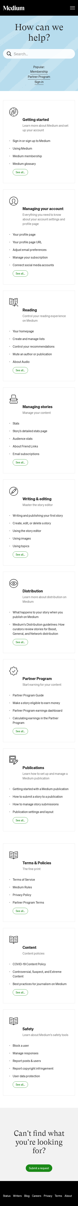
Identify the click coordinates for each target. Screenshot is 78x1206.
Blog (27, 1195)
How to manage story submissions (36, 804)
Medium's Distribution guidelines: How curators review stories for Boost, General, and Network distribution (39, 629)
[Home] (14, 8)
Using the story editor (27, 531)
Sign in (39, 82)
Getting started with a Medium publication (41, 789)
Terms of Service (24, 879)
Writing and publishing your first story (38, 515)
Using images (22, 538)
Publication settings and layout (33, 812)
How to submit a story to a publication (38, 796)
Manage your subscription (30, 257)
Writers (17, 1195)
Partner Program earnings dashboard (37, 710)
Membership (39, 71)
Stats (16, 423)
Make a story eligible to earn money (36, 703)
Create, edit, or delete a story (32, 523)
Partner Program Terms (28, 902)
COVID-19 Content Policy (29, 964)
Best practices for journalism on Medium (40, 984)
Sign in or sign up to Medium (31, 141)
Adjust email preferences (30, 250)
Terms (58, 1195)
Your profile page (24, 234)
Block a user (21, 1045)
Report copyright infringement (33, 1068)
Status (7, 1195)
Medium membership (27, 156)
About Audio (21, 362)
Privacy (48, 1195)
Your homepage (23, 331)
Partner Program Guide (28, 695)
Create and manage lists (29, 339)
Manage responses (25, 1053)
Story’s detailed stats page (30, 431)
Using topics (21, 546)
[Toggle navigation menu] (72, 8)
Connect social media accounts (33, 265)
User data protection (26, 1076)
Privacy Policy (22, 895)
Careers (36, 1195)
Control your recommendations (34, 346)
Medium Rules (22, 887)
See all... (20, 172)
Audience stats (23, 439)
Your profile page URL (27, 242)
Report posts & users (27, 1061)
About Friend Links (25, 446)
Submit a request (39, 1168)
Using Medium (22, 148)
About (68, 1195)
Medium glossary (24, 164)
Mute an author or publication (32, 354)
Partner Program (39, 77)
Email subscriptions (26, 454)
